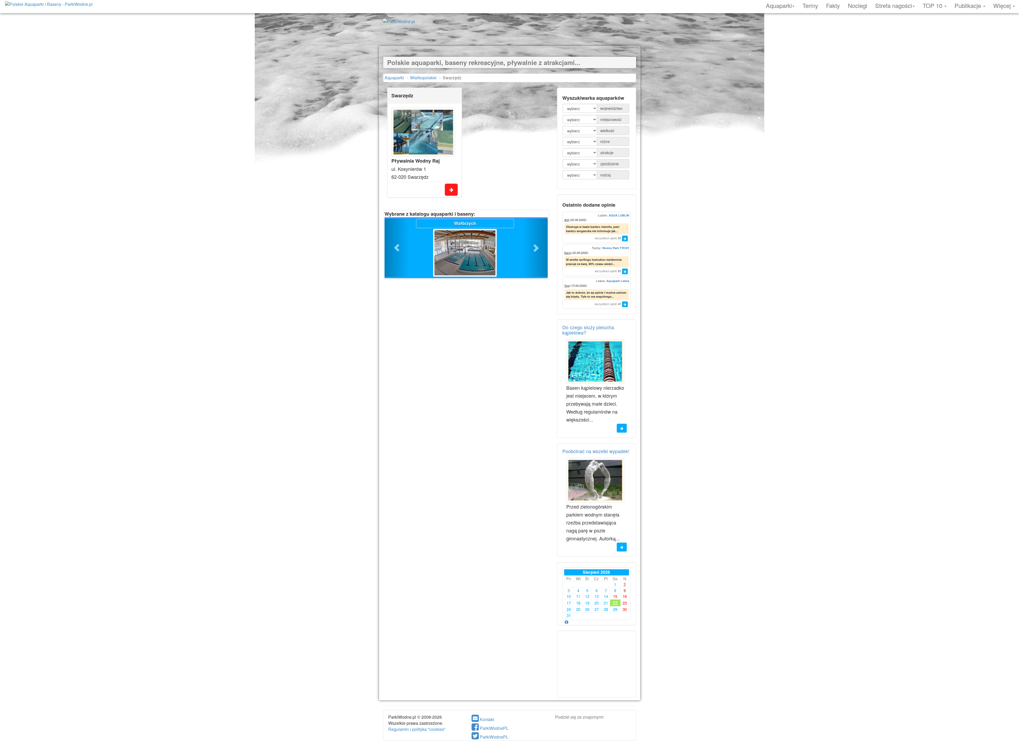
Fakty (833, 4)
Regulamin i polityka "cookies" (417, 729)
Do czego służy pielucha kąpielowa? (588, 330)
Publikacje (969, 4)
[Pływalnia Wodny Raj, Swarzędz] (423, 132)
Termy (810, 4)
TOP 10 (933, 4)
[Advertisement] (509, 34)
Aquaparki (779, 4)
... (616, 231)
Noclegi (857, 4)
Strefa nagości (893, 4)
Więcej (1002, 4)
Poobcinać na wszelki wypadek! (595, 451)
